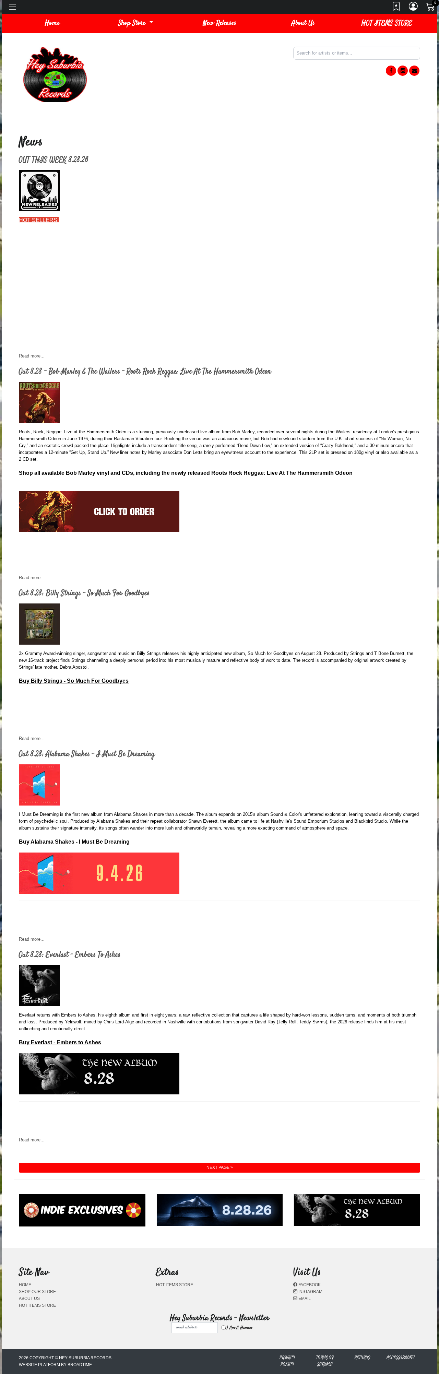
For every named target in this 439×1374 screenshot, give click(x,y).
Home (25, 1284)
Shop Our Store (37, 1291)
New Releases (219, 23)
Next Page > (219, 1167)
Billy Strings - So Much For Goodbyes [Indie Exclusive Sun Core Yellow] (106, 261)
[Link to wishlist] (396, 8)
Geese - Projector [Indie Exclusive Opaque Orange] (81, 330)
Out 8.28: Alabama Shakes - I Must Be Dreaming (87, 754)
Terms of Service (325, 1361)
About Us (303, 23)
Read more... (32, 356)
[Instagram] (402, 71)
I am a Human (239, 1328)
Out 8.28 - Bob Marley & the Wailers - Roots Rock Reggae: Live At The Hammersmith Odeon (145, 371)
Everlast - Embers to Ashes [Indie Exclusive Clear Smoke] (89, 302)
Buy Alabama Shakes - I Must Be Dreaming (74, 842)
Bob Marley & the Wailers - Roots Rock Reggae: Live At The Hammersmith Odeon (118, 275)
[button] (136, 23)
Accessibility (401, 1358)
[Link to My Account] (413, 8)
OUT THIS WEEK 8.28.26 (53, 160)
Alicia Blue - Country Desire (52, 247)
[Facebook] (391, 71)
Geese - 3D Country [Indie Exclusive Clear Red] (77, 316)
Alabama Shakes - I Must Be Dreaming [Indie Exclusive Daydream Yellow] (109, 234)
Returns (362, 1358)
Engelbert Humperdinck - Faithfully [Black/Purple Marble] (88, 289)
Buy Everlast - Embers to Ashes (60, 1042)
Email (304, 1298)
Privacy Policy (287, 1361)
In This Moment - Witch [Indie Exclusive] (67, 344)
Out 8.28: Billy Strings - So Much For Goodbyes (84, 593)
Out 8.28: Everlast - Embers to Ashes (69, 955)
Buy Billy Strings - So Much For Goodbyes (74, 681)
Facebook (309, 1284)
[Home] (55, 74)
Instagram (309, 1291)
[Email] (414, 71)
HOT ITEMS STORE (386, 23)
